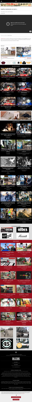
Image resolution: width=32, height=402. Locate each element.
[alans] (8, 343)
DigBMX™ (21, 354)
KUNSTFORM (12, 382)
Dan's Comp (9, 388)
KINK (9, 382)
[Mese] (24, 236)
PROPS (30, 382)
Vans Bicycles (21, 389)
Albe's (2, 388)
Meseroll (19, 388)
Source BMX (13, 389)
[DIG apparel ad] (16, 62)
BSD (9, 381)
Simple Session (3, 38)
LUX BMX (15, 382)
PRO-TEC (2, 383)
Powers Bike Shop (24, 388)
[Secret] (8, 236)
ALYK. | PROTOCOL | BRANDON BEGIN (24, 280)
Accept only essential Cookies (16, 397)
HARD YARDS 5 (8, 321)
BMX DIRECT (6, 381)
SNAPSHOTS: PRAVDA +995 (24, 219)
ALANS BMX (2, 381)
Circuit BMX (5, 388)
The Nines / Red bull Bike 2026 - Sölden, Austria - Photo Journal (24, 168)
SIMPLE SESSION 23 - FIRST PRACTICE (8, 77)
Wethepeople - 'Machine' (24, 294)
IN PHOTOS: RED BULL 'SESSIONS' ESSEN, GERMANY (8, 151)
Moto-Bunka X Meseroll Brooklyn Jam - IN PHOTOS (24, 187)
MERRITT (21, 382)
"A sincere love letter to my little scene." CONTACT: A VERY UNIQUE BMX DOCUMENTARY (24, 203)
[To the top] (16, 352)
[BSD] (24, 332)
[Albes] (24, 229)
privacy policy (22, 393)
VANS (27, 383)
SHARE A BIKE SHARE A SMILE (20, 383)
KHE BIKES (7, 382)
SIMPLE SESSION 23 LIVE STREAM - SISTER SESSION (24, 92)
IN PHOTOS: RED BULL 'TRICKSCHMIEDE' (24, 134)
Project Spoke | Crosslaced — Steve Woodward (24, 322)
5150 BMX (12, 388)
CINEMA (15, 381)
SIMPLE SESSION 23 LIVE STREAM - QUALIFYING (24, 78)
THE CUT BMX (21, 381)
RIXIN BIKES (5, 383)
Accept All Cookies (16, 399)
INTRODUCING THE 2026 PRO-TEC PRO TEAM (8, 220)
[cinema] (16, 4)
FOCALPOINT (28, 381)
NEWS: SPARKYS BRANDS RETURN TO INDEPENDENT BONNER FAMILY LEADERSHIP (8, 168)
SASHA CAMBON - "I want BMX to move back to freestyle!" (8, 135)
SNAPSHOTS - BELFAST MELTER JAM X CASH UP (8, 187)
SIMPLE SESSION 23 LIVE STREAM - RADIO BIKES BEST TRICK (8, 107)
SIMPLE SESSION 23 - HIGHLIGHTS (24, 106)
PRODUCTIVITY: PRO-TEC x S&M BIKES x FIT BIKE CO (24, 151)
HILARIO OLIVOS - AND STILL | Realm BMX (8, 294)
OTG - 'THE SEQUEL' (4, 57)
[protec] (8, 332)
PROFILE (27, 382)
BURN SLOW (11, 381)
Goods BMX (16, 388)
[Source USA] (8, 229)
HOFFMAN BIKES (3, 382)
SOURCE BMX (9, 383)
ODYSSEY (24, 382)
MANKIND (18, 382)
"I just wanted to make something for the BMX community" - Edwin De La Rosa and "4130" (8, 203)
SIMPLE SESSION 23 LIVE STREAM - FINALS (8, 92)
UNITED (25, 383)
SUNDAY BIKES (13, 383)
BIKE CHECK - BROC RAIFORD (8, 280)
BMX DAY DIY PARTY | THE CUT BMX (24, 252)
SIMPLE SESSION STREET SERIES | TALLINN (8, 253)
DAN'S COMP (25, 381)
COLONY (17, 381)
